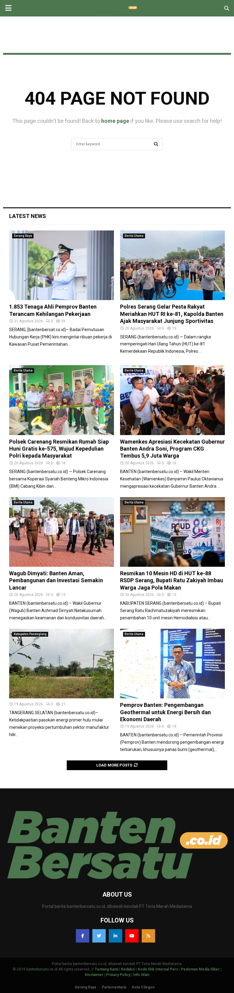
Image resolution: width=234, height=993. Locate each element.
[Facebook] (82, 936)
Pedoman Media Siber (200, 969)
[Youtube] (132, 936)
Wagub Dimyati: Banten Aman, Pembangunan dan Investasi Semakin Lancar (56, 580)
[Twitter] (99, 936)
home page (115, 121)
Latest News (27, 216)
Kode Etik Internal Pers (158, 969)
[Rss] (148, 936)
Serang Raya (23, 235)
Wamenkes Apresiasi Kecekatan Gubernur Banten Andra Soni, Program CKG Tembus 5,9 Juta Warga (172, 448)
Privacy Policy (118, 975)
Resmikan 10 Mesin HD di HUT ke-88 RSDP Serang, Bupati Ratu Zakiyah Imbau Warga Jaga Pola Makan (171, 580)
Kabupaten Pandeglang (30, 634)
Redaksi (128, 969)
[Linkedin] (115, 936)
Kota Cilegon (143, 987)
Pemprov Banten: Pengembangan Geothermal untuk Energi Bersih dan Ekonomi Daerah (165, 712)
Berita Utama (134, 235)
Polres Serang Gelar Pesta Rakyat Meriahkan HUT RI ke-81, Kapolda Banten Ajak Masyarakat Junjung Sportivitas (171, 313)
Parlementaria (114, 987)
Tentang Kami (106, 969)
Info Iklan (141, 975)
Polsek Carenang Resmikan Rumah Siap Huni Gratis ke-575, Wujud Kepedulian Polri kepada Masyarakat (59, 448)
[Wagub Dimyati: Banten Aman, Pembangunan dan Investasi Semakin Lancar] (61, 532)
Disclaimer (94, 975)
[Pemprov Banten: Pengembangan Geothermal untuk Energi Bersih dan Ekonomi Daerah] (172, 663)
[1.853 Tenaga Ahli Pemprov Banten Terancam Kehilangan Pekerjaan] (61, 265)
